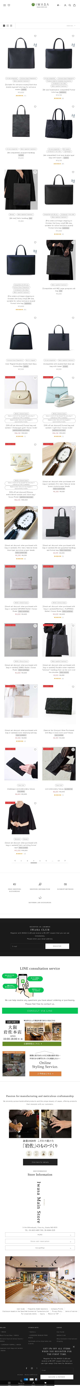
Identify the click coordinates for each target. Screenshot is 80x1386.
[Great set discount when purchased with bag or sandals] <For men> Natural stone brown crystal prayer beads (59, 485)
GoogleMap (40, 1248)
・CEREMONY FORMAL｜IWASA (10, 1344)
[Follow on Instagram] (32, 1368)
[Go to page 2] (15, 860)
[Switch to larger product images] (4, 25)
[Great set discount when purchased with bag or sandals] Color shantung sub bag (21, 732)
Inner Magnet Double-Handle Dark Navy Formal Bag (21, 365)
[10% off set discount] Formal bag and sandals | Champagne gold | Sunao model (21, 427)
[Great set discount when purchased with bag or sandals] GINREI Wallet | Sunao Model (21, 667)
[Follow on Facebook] (26, 1368)
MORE (40, 1234)
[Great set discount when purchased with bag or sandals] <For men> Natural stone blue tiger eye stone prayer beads (21, 548)
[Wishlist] (9, 5)
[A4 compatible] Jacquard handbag (21, 154)
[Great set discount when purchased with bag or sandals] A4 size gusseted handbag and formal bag (59, 547)
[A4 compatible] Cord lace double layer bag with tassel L (58, 156)
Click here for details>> (63, 1363)
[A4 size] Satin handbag (21, 218)
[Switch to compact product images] (11, 25)
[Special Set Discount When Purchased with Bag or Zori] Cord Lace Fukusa (59, 732)
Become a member (57, 1377)
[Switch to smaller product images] (8, 25)
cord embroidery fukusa (58, 789)
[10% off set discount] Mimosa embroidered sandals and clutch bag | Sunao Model (21, 494)
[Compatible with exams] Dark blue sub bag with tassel (59, 365)
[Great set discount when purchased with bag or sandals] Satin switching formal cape (21, 845)
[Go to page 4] (65, 860)
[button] (59, 5)
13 (59, 860)
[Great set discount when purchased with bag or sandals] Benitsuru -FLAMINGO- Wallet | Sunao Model (59, 608)
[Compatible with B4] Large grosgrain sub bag (59, 289)
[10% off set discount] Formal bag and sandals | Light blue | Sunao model (59, 427)
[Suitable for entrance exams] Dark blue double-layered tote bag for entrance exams (21, 86)
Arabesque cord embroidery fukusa (21, 790)
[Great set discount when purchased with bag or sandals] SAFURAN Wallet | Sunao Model (21, 608)
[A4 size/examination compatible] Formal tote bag (59, 91)
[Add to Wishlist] (35, 36)
